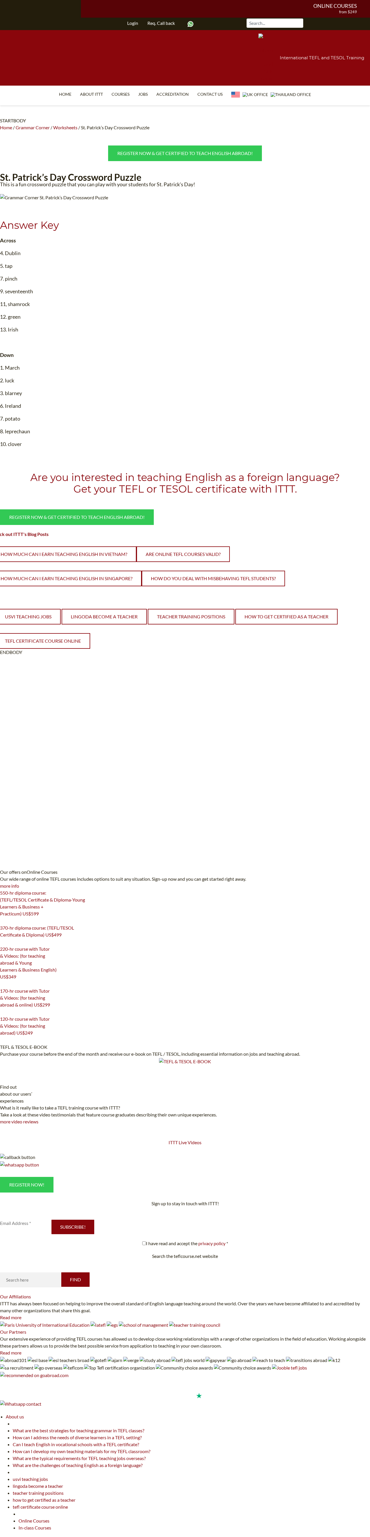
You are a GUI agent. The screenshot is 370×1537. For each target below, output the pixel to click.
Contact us (210, 94)
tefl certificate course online (40, 1507)
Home (65, 94)
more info (9, 886)
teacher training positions (191, 616)
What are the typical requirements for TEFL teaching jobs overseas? (79, 1458)
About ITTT (91, 94)
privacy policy (211, 1243)
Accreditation (172, 94)
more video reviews (19, 1121)
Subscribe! (73, 1227)
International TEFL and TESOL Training (322, 57)
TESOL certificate (203, 489)
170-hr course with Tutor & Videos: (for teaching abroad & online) (25, 997)
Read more (10, 1317)
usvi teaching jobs (30, 1479)
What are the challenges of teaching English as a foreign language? (78, 1465)
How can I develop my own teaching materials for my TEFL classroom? (81, 1451)
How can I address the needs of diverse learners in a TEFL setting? (77, 1437)
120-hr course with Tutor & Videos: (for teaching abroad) (25, 1025)
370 (3, 942)
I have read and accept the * (187, 1243)
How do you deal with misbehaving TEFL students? (213, 578)
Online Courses (335, 6)
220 (3, 984)
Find (75, 1279)
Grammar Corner (33, 127)
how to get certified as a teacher (286, 616)
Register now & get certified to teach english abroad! (185, 153)
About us (15, 1416)
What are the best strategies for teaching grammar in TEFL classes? (78, 1430)
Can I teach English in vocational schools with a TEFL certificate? (76, 1444)
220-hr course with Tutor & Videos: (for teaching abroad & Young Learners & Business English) (28, 962)
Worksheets (65, 127)
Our (15, 1296)
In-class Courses (34, 1527)
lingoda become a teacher (104, 616)
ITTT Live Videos (185, 1142)
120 (3, 1040)
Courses (121, 94)
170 (3, 1012)
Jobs (143, 94)
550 (3, 921)
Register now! (26, 1184)
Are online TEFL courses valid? (183, 554)
